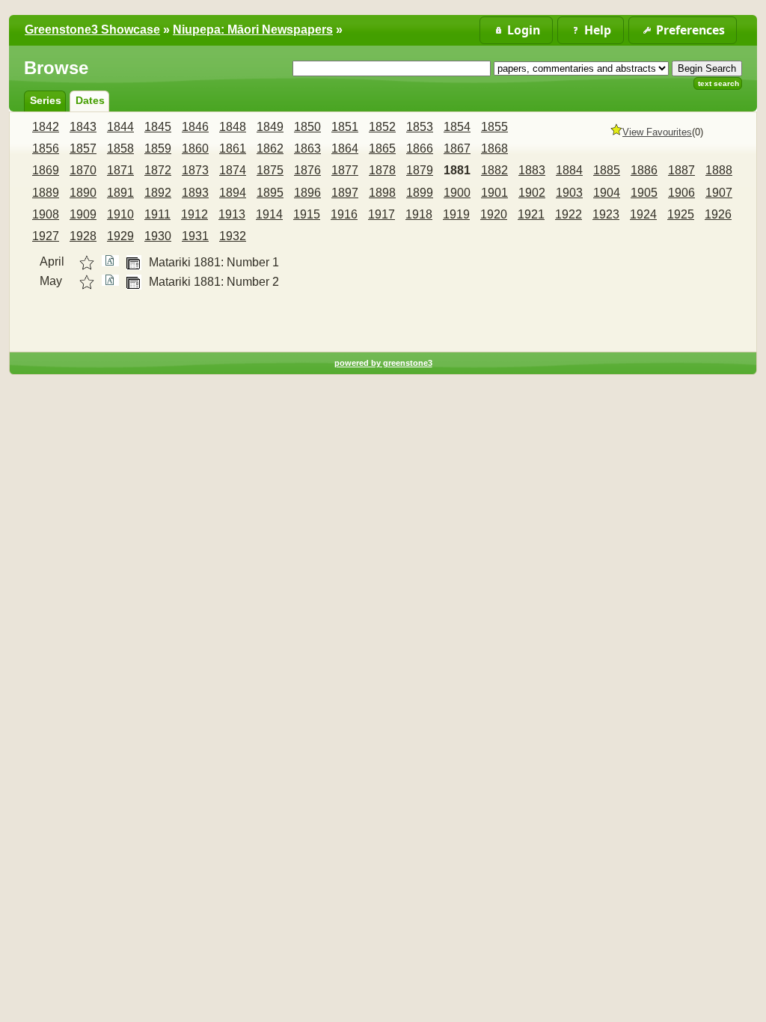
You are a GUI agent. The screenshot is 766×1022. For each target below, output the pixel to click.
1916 (344, 214)
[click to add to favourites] (86, 262)
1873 (195, 170)
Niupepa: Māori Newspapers (253, 29)
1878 (382, 170)
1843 (83, 126)
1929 (120, 236)
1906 (681, 192)
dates (90, 100)
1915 (306, 214)
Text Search (718, 83)
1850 (307, 126)
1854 (457, 126)
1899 (419, 192)
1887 (681, 170)
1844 (120, 126)
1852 (382, 126)
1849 (270, 126)
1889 (45, 192)
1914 (269, 214)
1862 (270, 148)
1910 (120, 214)
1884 (569, 170)
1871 (120, 170)
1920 (493, 214)
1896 (307, 192)
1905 (644, 192)
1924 (643, 214)
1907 (718, 192)
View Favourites (657, 132)
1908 (45, 214)
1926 (718, 214)
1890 (83, 192)
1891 (120, 192)
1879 (419, 170)
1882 (494, 170)
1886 (644, 170)
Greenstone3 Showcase (92, 29)
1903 (569, 192)
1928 (83, 236)
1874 (232, 170)
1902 (531, 192)
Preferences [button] (690, 30)
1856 (45, 148)
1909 (83, 214)
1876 (307, 170)
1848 (232, 126)
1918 (418, 214)
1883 (531, 170)
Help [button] (597, 30)
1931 (195, 236)
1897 (344, 192)
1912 (194, 214)
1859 (157, 148)
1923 (605, 214)
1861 (232, 148)
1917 (381, 214)
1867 (457, 148)
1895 (270, 192)
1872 (157, 170)
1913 (231, 214)
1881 (457, 170)
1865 (382, 148)
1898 (382, 192)
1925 (680, 214)
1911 (157, 214)
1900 (457, 192)
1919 (456, 214)
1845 (157, 126)
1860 (195, 148)
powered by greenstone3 (383, 362)
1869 (45, 170)
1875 (270, 170)
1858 (120, 148)
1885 (606, 170)
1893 (195, 192)
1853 (419, 126)
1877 (344, 170)
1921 (531, 214)
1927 (45, 236)
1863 (307, 148)
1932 (232, 236)
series (45, 100)
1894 (232, 192)
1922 (568, 214)
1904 (606, 192)
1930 (157, 236)
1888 (718, 170)
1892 (157, 192)
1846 (195, 126)
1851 (344, 126)
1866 (419, 148)
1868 (494, 148)
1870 (83, 170)
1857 (83, 148)
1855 (494, 126)
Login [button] (523, 30)
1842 (45, 126)
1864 (344, 148)
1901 (494, 192)
